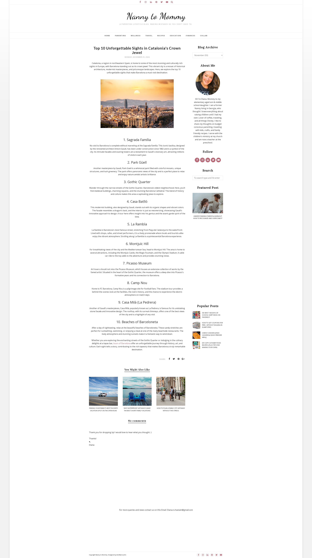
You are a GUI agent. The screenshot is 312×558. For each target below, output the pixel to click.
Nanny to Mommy (156, 16)
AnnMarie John (121, 555)
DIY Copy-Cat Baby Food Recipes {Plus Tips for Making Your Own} (211, 345)
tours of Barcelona (122, 343)
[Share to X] (174, 359)
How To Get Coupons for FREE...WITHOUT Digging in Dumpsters (212, 325)
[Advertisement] (208, 262)
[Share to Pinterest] (178, 359)
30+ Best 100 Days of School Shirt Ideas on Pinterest (211, 315)
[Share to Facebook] (169, 359)
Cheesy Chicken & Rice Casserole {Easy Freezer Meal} (212, 335)
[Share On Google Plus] (183, 359)
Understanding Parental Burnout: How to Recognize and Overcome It (207, 217)
